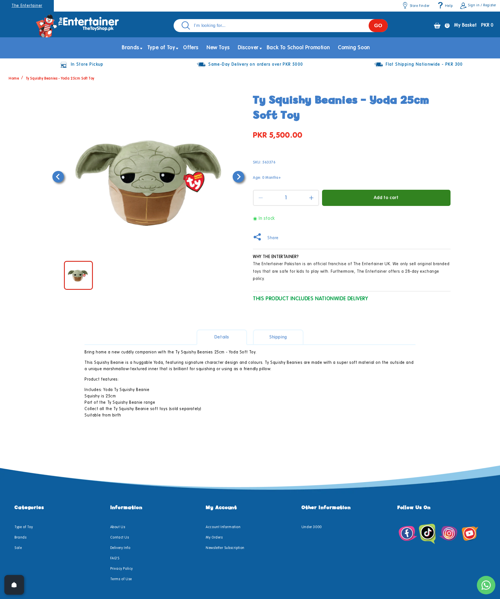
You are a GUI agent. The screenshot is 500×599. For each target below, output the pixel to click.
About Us (117, 527)
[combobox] (281, 25)
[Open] (14, 585)
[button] (130, 47)
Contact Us (119, 537)
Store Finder (420, 6)
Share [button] (273, 238)
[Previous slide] (58, 177)
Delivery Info (120, 548)
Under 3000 (312, 527)
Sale (18, 548)
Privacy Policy (121, 569)
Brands (20, 537)
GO (378, 25)
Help (449, 6)
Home (14, 78)
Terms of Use (121, 579)
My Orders (214, 537)
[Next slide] (238, 177)
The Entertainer (27, 6)
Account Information (223, 527)
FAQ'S (115, 558)
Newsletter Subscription (225, 548)
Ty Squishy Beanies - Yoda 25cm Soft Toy (60, 78)
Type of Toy (23, 527)
